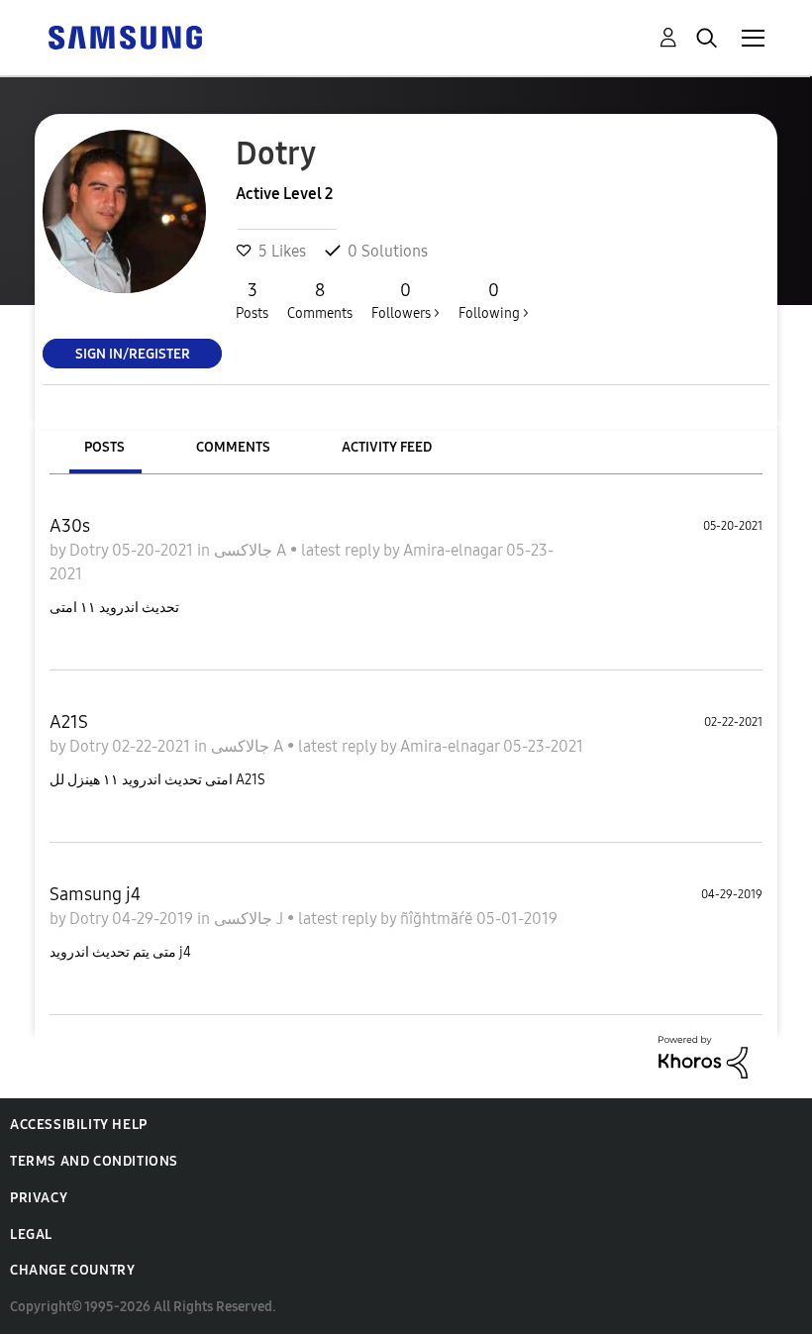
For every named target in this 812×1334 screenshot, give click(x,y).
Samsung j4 (95, 894)
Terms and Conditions (94, 1161)
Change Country (72, 1270)
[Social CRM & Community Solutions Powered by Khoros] (703, 1055)
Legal (31, 1234)
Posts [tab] (104, 447)
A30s (70, 526)
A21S (69, 722)
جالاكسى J (250, 918)
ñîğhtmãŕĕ (438, 918)
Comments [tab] (233, 447)
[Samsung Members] (125, 36)
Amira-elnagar (454, 550)
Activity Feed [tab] (387, 447)
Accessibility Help (79, 1124)
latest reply (342, 550)
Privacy (38, 1197)
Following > (493, 300)
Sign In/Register (132, 353)
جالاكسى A (252, 550)
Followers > (405, 300)
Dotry (90, 550)
